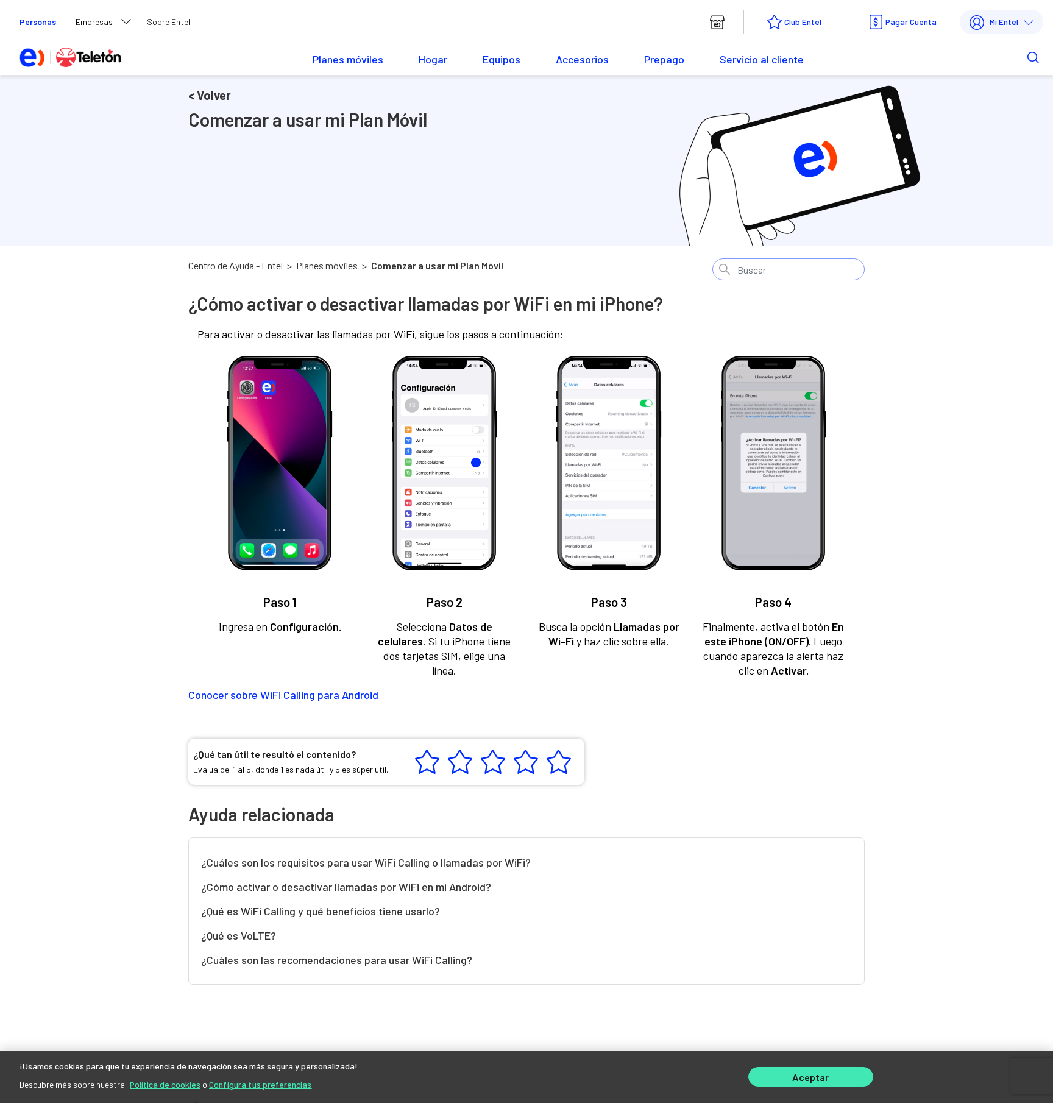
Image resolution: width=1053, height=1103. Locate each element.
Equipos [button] (501, 59)
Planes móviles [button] (348, 59)
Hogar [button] (433, 59)
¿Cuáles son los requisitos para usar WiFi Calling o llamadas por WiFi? (366, 862)
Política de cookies (165, 1084)
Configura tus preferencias (260, 1084)
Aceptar (810, 1077)
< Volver (209, 95)
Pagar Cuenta (911, 21)
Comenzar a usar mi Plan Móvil (437, 265)
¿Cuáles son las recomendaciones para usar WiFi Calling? (336, 960)
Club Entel (802, 21)
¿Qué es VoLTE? (238, 935)
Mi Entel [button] (1004, 21)
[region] (526, 1077)
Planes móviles (327, 265)
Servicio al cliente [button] (762, 59)
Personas (38, 21)
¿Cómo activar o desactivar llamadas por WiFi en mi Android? (346, 887)
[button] (1014, 57)
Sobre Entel (168, 21)
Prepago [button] (664, 59)
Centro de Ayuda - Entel (235, 265)
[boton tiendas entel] (717, 22)
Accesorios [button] (582, 59)
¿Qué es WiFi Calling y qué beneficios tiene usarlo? (320, 911)
